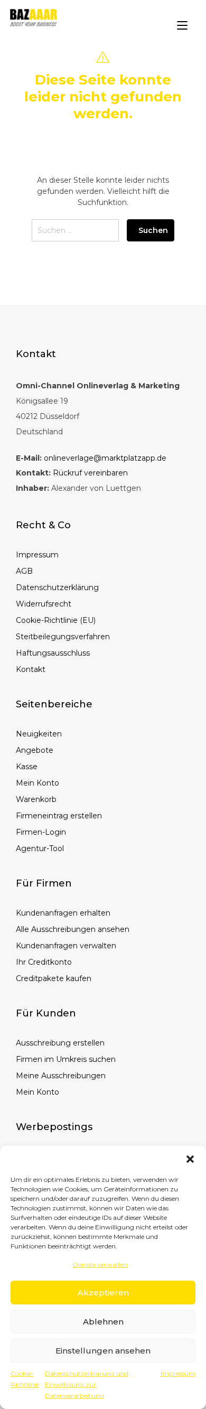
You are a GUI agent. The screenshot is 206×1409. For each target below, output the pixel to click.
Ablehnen (103, 1322)
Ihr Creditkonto (44, 962)
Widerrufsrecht (43, 604)
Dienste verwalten (100, 1264)
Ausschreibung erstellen (60, 1043)
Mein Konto (37, 783)
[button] (190, 1159)
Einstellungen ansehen (103, 1351)
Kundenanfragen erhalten (63, 913)
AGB (24, 571)
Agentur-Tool (40, 848)
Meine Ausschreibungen (61, 1075)
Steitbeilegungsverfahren (63, 636)
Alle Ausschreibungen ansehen (72, 929)
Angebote (34, 750)
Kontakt (30, 669)
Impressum (178, 1373)
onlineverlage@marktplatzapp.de (105, 458)
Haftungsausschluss (53, 653)
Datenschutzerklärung (57, 587)
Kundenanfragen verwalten (66, 945)
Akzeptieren (103, 1292)
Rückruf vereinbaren (90, 473)
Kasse (27, 766)
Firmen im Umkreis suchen (66, 1059)
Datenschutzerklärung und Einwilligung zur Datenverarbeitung (86, 1384)
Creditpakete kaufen (53, 978)
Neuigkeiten (39, 734)
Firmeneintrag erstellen (59, 815)
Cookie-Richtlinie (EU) (56, 620)
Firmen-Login (41, 832)
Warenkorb (36, 799)
